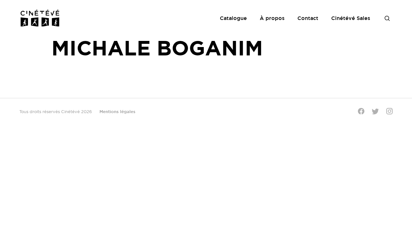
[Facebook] (361, 111)
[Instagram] (389, 111)
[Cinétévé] (40, 18)
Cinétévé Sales (350, 18)
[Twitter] (375, 111)
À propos (272, 18)
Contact (307, 18)
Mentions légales (117, 111)
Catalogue (233, 18)
